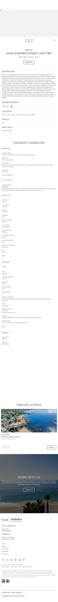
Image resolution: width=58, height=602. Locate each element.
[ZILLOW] (19, 559)
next (31, 40)
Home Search (5, 549)
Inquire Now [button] (29, 62)
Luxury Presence (16, 592)
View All (51, 447)
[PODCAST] (23, 559)
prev (27, 40)
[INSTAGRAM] (7, 559)
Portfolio (4, 546)
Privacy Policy (19, 596)
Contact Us (5, 554)
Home (3, 544)
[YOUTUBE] (15, 559)
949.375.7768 (5, 529)
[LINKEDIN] (11, 559)
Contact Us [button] (29, 489)
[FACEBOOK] (3, 559)
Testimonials (5, 551)
